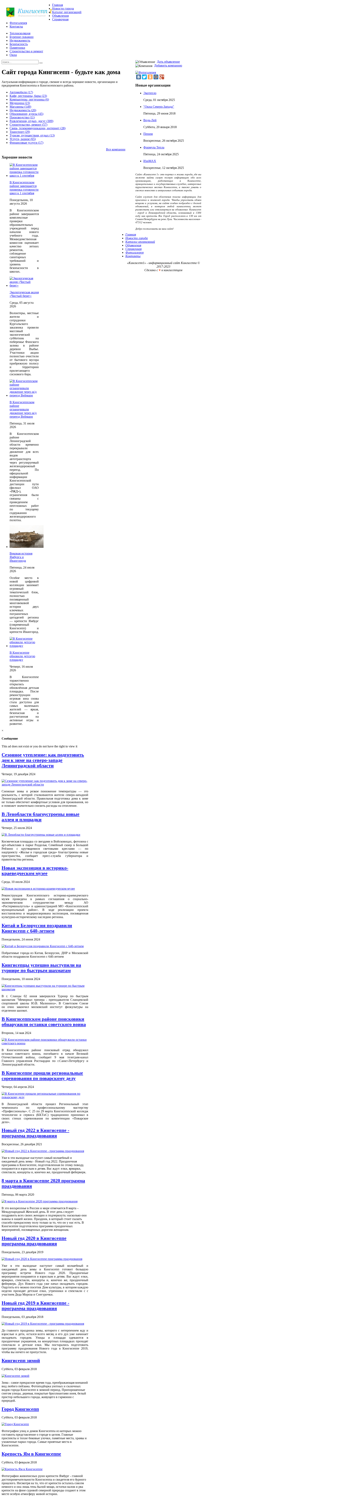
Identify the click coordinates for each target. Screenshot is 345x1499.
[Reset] (41, 63)
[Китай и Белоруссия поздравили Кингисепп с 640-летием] (43, 946)
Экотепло (149, 93)
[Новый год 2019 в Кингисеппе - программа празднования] (43, 1323)
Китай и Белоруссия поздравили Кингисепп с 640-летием (37, 928)
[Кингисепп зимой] (15, 1375)
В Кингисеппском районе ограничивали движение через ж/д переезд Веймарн (23, 409)
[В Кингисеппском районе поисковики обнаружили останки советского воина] (45, 1043)
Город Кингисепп (20, 1409)
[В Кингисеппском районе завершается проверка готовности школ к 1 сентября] (24, 175)
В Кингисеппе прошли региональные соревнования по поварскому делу (42, 1075)
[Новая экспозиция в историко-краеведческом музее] (38, 888)
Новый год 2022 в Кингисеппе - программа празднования (35, 1133)
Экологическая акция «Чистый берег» (24, 294)
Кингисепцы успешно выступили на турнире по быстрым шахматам (41, 967)
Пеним (148, 133)
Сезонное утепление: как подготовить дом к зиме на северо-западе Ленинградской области (43, 760)
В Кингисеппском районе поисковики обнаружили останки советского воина (44, 1021)
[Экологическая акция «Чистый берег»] (24, 285)
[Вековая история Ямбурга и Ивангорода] (27, 546)
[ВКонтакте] (138, 77)
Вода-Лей (150, 120)
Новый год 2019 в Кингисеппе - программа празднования (35, 1305)
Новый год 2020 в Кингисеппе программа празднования (34, 1241)
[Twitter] (144, 77)
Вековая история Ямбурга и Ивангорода (21, 557)
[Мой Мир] (156, 77)
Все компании (115, 149)
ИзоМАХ (149, 161)
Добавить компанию (168, 65)
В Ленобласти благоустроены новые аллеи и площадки (40, 817)
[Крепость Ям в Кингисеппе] (22, 1469)
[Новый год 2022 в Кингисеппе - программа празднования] (43, 1151)
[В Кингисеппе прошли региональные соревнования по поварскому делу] (45, 1097)
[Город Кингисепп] (15, 1424)
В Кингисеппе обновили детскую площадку (22, 656)
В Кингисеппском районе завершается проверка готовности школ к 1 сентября (24, 188)
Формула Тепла (153, 147)
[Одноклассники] (150, 77)
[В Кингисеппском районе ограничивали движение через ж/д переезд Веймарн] (24, 395)
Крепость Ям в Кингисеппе (31, 1453)
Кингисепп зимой (21, 1360)
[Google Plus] (161, 77)
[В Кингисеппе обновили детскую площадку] (24, 645)
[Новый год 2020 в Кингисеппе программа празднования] (42, 1259)
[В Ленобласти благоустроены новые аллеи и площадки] (41, 834)
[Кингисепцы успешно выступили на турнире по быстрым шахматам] (45, 989)
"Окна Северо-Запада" (158, 106)
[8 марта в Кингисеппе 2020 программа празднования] (39, 1201)
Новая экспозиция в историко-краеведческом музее (35, 870)
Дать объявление (168, 61)
